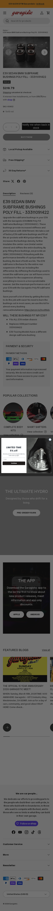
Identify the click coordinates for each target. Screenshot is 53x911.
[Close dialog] (50, 439)
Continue (14, 463)
